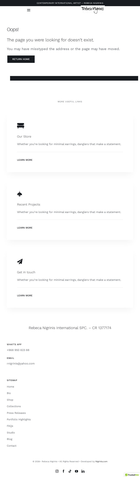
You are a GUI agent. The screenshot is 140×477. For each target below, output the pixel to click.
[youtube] (76, 471)
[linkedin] (83, 471)
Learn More (24, 159)
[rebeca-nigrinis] (93, 6)
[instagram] (57, 471)
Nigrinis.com (101, 461)
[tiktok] (70, 471)
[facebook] (63, 471)
